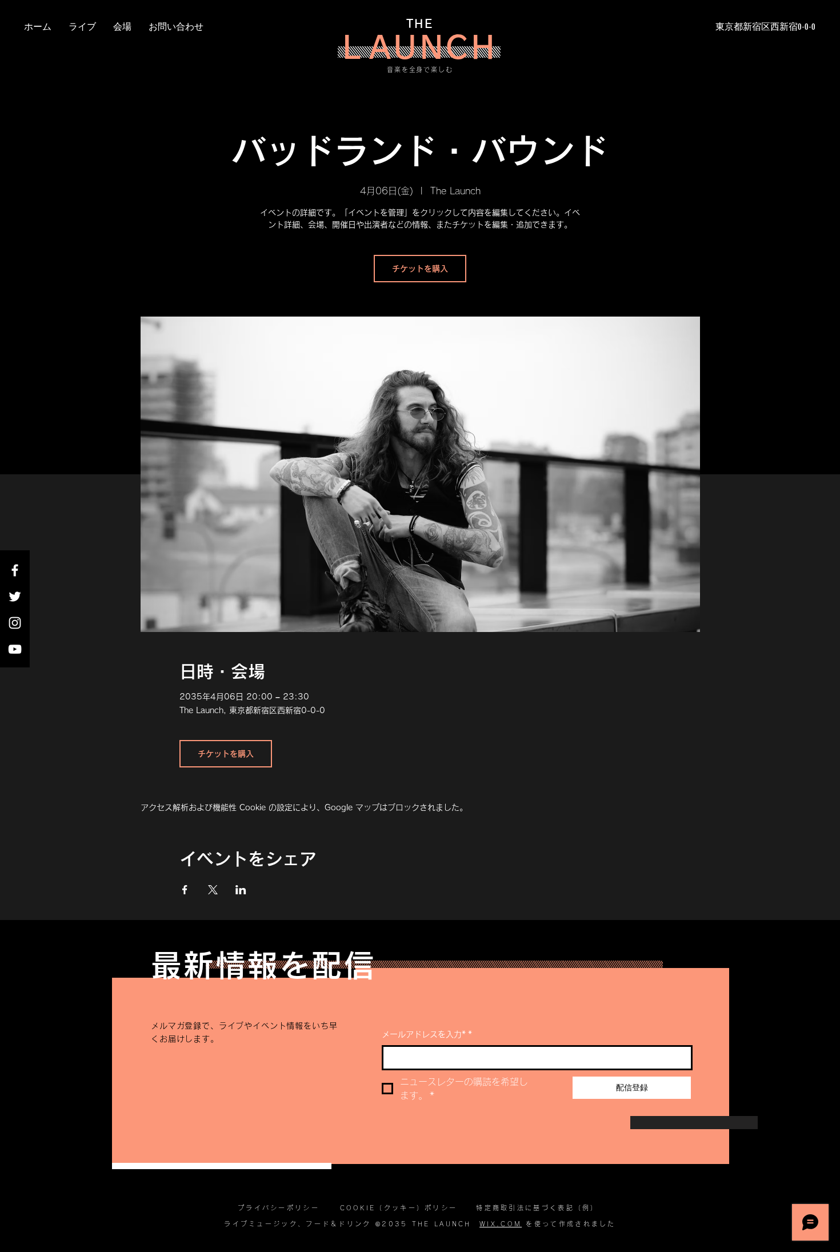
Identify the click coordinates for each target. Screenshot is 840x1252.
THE (419, 23)
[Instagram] (15, 623)
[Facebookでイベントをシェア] (184, 889)
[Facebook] (15, 570)
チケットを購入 (420, 269)
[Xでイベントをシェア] (212, 889)
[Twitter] (15, 597)
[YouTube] (15, 649)
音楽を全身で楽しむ (420, 69)
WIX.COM (500, 1224)
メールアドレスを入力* (427, 1034)
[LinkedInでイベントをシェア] (240, 889)
